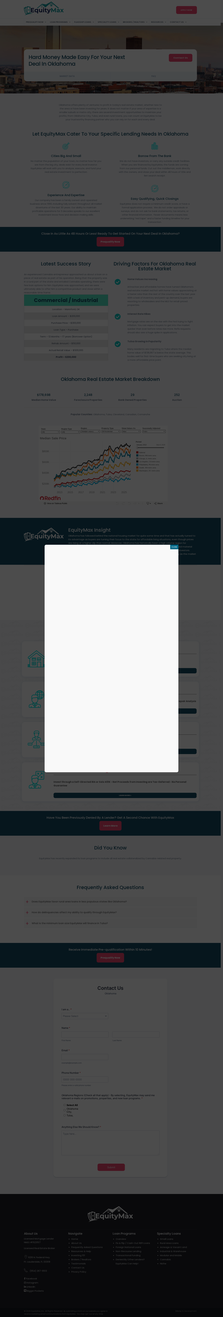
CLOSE (174, 547)
